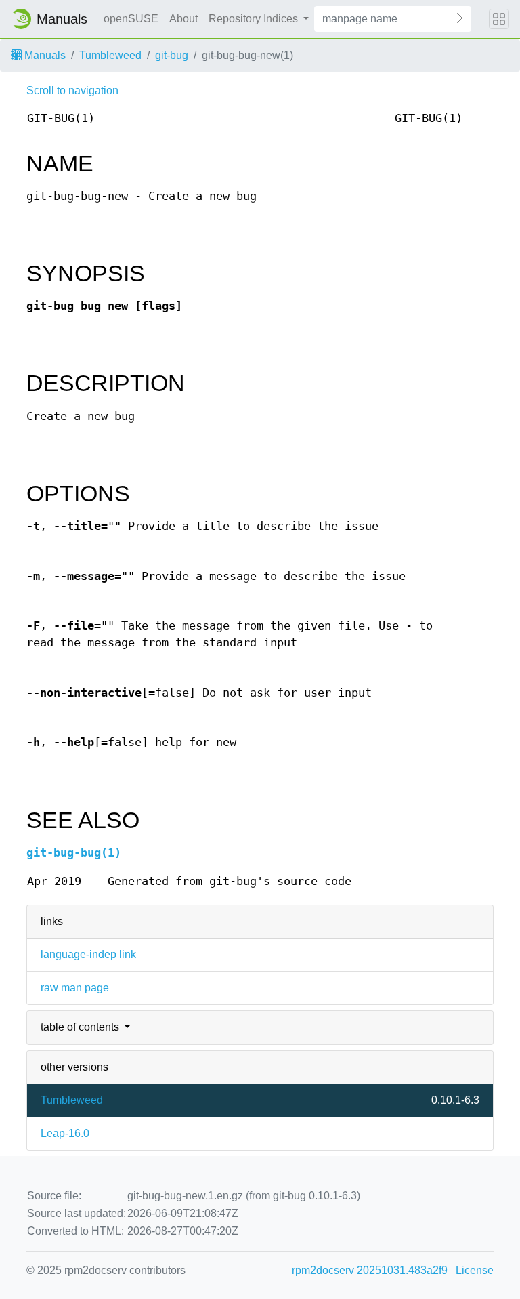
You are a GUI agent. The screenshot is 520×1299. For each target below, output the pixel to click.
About (183, 18)
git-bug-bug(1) (73, 852)
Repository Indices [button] (255, 18)
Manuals (44, 55)
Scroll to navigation (72, 90)
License (475, 1270)
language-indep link (88, 954)
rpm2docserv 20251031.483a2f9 (370, 1270)
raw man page (75, 987)
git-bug (171, 55)
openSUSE (131, 18)
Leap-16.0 (65, 1133)
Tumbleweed (110, 55)
